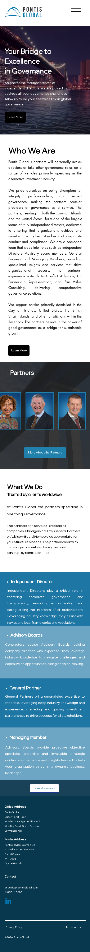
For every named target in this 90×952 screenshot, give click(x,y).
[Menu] (76, 11)
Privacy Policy (14, 927)
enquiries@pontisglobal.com (21, 887)
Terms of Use (74, 927)
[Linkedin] (8, 901)
